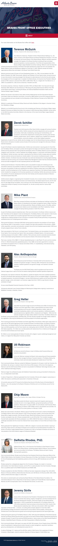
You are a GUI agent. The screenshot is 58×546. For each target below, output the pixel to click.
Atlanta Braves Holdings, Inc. (12, 540)
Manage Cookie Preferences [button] (51, 541)
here (32, 42)
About (30, 36)
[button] (56, 3)
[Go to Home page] (9, 3)
